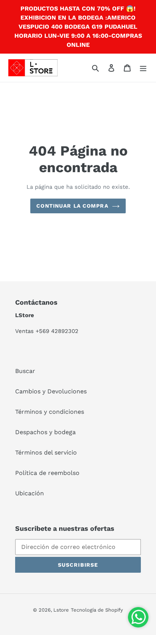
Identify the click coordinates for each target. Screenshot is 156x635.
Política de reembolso (47, 472)
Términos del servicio (46, 452)
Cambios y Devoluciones (51, 391)
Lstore (61, 610)
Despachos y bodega (45, 432)
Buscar (25, 371)
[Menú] (143, 67)
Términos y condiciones (49, 411)
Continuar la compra (72, 206)
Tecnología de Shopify (97, 610)
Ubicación (29, 493)
